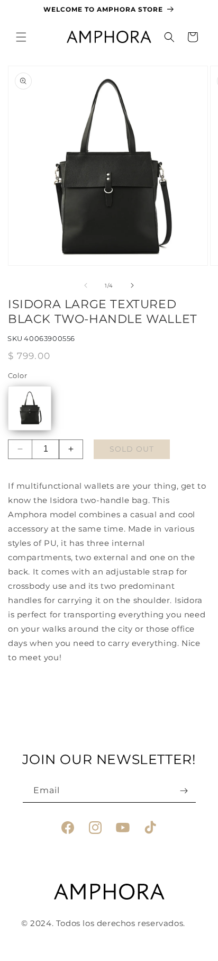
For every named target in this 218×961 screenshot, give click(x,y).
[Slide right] (132, 285)
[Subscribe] (184, 790)
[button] (21, 37)
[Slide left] (85, 285)
